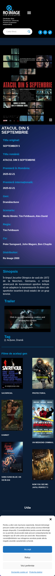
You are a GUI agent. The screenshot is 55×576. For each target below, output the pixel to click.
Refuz (27, 557)
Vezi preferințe (27, 565)
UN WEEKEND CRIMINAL (43, 442)
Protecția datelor (35, 572)
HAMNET (5, 435)
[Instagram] (45, 32)
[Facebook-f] (40, 32)
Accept (27, 549)
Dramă (19, 340)
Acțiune (11, 340)
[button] (50, 519)
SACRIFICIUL (7, 393)
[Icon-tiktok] (50, 32)
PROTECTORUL (39, 393)
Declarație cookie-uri (19, 572)
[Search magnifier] (29, 32)
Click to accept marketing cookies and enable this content (27, 319)
